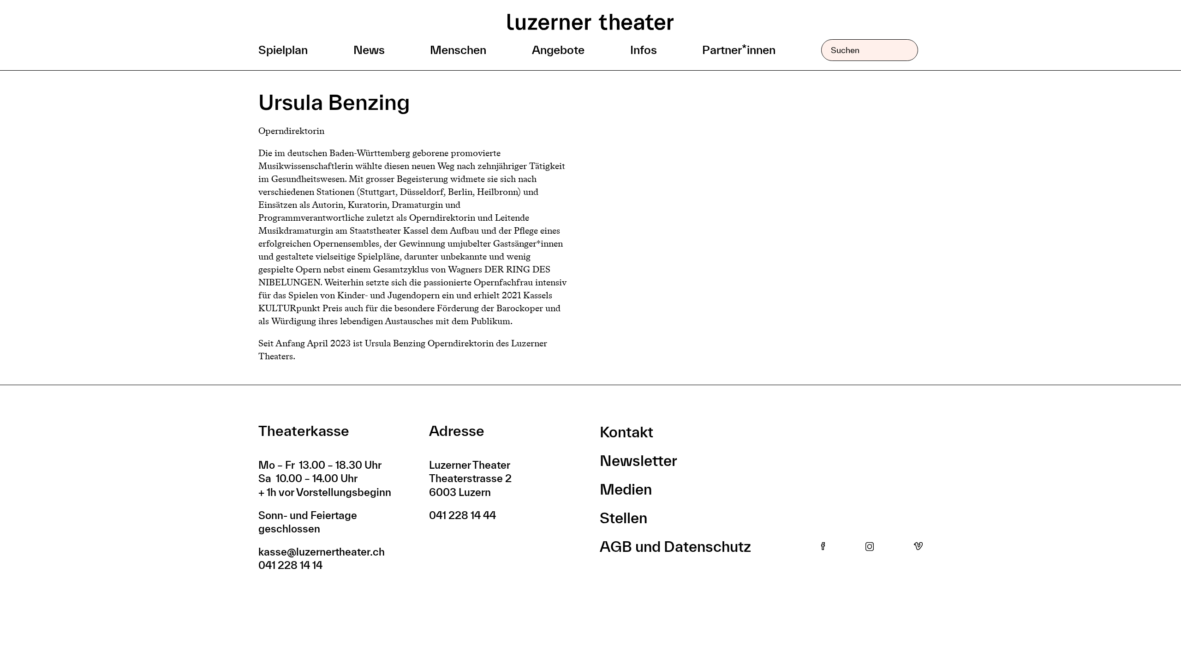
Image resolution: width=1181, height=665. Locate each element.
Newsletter (638, 460)
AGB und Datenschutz (675, 546)
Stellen (623, 517)
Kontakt (626, 431)
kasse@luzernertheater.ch (321, 551)
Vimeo (918, 546)
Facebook (823, 546)
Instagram (869, 546)
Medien (626, 489)
